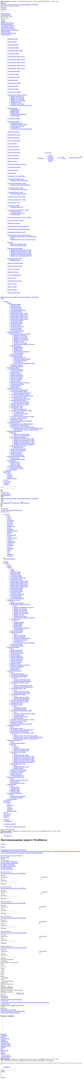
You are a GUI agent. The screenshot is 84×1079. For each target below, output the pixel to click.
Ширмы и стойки (15, 381)
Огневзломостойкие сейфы (18, 310)
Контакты (6, 483)
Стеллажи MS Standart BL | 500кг (20, 394)
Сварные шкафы (18, 353)
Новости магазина (7, 992)
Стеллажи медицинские (17, 384)
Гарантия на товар (6, 1046)
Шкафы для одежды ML (20, 337)
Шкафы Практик (18, 347)
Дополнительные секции (21, 413)
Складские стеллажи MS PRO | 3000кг (21, 410)
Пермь (9, 533)
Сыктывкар (10, 548)
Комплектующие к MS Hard (21, 401)
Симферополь (11, 542)
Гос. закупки (7, 481)
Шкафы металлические (14, 332)
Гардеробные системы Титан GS (19, 425)
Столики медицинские (16, 370)
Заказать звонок (5, 511)
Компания (3, 1034)
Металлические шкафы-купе (22, 351)
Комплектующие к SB (20, 409)
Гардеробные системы (13, 422)
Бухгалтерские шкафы (16, 354)
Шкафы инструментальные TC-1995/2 (24, 443)
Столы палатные (15, 372)
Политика (3, 1040)
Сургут (9, 547)
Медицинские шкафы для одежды (20, 382)
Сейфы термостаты (15, 385)
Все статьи (4, 1008)
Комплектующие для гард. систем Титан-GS (26, 429)
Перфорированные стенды (18, 446)
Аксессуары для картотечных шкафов (24, 363)
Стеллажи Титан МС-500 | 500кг (19, 403)
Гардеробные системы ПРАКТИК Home (21, 424)
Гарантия (9, 477)
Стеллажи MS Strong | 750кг (18, 397)
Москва (9, 519)
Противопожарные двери (17, 459)
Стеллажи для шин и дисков (18, 418)
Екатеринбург (11, 526)
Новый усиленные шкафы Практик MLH (12, 1005)
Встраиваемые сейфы (16, 323)
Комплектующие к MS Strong (22, 398)
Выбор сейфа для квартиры (8, 1009)
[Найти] (1, 12)
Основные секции (19, 412)
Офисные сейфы (15, 306)
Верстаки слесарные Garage (21, 434)
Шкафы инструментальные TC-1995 (24, 440)
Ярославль (10, 555)
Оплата (9, 474)
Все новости (4, 996)
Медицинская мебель (13, 367)
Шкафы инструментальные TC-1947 (24, 441)
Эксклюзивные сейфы (16, 320)
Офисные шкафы (15, 465)
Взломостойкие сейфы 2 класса (19, 314)
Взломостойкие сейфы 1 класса (19, 313)
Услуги (6, 480)
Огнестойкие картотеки (20, 360)
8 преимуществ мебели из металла (10, 1012)
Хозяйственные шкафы (16, 366)
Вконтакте (9, 836)
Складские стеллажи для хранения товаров (13, 1011)
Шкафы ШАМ (18, 348)
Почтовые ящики (12, 469)
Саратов (9, 539)
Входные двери (14, 458)
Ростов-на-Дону (11, 535)
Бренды (3, 1052)
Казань (9, 527)
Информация (4, 1041)
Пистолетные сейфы (16, 308)
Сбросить (9, 987)
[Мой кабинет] (1, 491)
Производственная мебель (15, 431)
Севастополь (10, 541)
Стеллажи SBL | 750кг (16, 406)
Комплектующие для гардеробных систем (22, 427)
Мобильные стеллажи (16, 419)
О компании (7, 471)
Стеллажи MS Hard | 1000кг (18, 400)
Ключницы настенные (16, 468)
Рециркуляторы (14, 387)
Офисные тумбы (15, 463)
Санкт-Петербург (12, 538)
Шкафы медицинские (16, 369)
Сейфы (9, 303)
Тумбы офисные (18, 362)
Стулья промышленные (17, 455)
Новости (6, 484)
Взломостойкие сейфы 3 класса (19, 316)
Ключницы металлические (15, 466)
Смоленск (10, 544)
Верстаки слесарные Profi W (22, 435)
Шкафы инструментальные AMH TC (24, 444)
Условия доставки (6, 1044)
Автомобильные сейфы (17, 326)
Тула (8, 553)
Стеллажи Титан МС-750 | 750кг (19, 404)
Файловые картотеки (20, 357)
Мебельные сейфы (15, 304)
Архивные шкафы (15, 345)
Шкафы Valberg (18, 350)
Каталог (6, 301)
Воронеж (9, 524)
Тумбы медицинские (16, 373)
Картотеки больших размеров (22, 359)
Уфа (8, 551)
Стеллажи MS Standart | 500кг (19, 391)
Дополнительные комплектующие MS (21, 421)
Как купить (7, 472)
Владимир (10, 522)
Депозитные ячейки (16, 329)
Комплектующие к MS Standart (22, 393)
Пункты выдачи (5, 1038)
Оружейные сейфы (15, 307)
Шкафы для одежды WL (20, 338)
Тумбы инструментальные (17, 450)
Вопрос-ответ (4, 1050)
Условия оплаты (5, 1043)
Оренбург (10, 532)
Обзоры (3, 1053)
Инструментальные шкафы (18, 437)
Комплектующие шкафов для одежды (24, 344)
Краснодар (10, 529)
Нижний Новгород (12, 530)
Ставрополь (10, 545)
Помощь (3, 1047)
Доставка (9, 475)
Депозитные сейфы (15, 328)
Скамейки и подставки (20, 342)
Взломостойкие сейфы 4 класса (19, 317)
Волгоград (10, 523)
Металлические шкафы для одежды (20, 334)
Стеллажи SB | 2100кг (16, 407)
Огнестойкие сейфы (16, 311)
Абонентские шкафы (16, 365)
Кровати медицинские (16, 375)
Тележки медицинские (16, 376)
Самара (9, 536)
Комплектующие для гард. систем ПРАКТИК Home (28, 428)
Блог (2, 1049)
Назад (8, 516)
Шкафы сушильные (15, 453)
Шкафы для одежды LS (20, 335)
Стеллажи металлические (14, 388)
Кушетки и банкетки (16, 378)
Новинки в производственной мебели (11, 999)
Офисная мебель (12, 460)
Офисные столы (15, 462)
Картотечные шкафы (16, 356)
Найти (2, 1071)
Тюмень (9, 550)
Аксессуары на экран (16, 452)
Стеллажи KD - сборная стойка (19, 390)
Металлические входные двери (16, 456)
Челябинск (10, 554)
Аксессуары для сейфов (17, 331)
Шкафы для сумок (19, 341)
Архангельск (10, 520)
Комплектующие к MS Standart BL (23, 396)
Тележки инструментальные (18, 449)
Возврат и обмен (12, 478)
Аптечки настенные (16, 379)
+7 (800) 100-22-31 (6, 15)
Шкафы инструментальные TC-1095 (24, 438)
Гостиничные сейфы (16, 322)
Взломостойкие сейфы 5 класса (19, 319)
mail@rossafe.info (5, 13)
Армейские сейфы (15, 325)
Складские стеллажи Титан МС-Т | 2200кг (22, 416)
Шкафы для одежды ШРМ (21, 339)
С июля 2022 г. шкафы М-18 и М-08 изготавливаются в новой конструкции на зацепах (25, 1002)
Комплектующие (18, 415)
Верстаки (13, 432)
